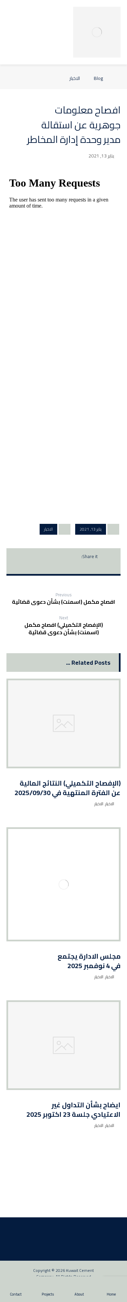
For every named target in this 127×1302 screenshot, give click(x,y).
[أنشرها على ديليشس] (89, 566)
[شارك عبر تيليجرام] (51, 566)
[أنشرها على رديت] (36, 556)
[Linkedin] (47, 1205)
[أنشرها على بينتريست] (49, 556)
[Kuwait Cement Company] (97, 32)
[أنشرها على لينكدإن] (76, 566)
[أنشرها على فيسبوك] (75, 556)
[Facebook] (80, 1205)
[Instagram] (58, 1205)
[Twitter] (69, 1205)
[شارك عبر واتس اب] (63, 566)
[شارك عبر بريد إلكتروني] (38, 566)
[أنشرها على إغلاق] (62, 556)
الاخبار (48, 529)
